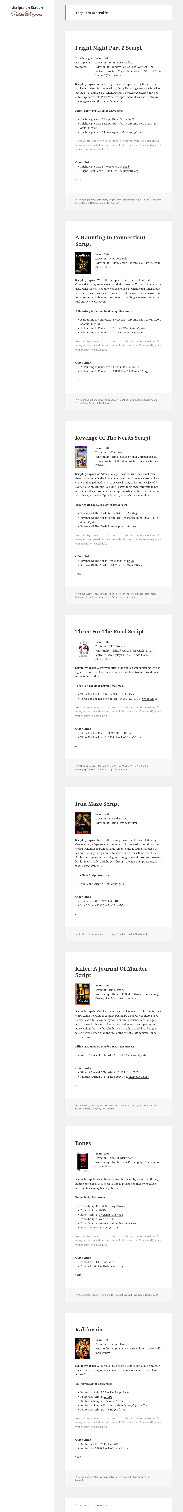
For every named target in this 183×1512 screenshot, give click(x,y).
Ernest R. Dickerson (134, 1294)
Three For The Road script (100, 769)
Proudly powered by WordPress (91, 1505)
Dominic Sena (85, 1476)
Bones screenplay (100, 1294)
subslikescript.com (131, 132)
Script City (86, 128)
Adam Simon (84, 1294)
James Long (83, 1105)
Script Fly (125, 119)
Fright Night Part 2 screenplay (93, 199)
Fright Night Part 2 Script (108, 47)
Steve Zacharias (113, 596)
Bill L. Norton (84, 766)
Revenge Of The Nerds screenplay (139, 593)
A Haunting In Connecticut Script (110, 240)
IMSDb (103, 1210)
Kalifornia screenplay (103, 1476)
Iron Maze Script (97, 803)
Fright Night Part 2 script (121, 199)
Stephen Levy (138, 1476)
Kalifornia (88, 1329)
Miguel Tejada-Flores (145, 199)
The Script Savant (115, 1206)
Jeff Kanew (93, 593)
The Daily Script (128, 1223)
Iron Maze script (125, 934)
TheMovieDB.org (128, 171)
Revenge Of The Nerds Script (113, 437)
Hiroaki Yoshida (86, 934)
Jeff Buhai (82, 593)
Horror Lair (106, 1219)
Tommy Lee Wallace (109, 202)
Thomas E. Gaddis (91, 1108)
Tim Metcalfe (105, 403)
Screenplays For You (111, 1214)
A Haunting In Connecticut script (133, 399)
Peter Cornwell (90, 403)
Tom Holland (91, 202)
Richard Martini (121, 766)
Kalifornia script (123, 1476)
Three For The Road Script (109, 631)
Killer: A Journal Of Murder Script (111, 972)
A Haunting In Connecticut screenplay (97, 399)
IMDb (126, 166)
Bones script (116, 1294)
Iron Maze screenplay (105, 934)
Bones (83, 1143)
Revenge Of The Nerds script (89, 596)
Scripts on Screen (27, 7)
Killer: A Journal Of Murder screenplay (109, 1105)
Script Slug (130, 513)
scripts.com (136, 332)
